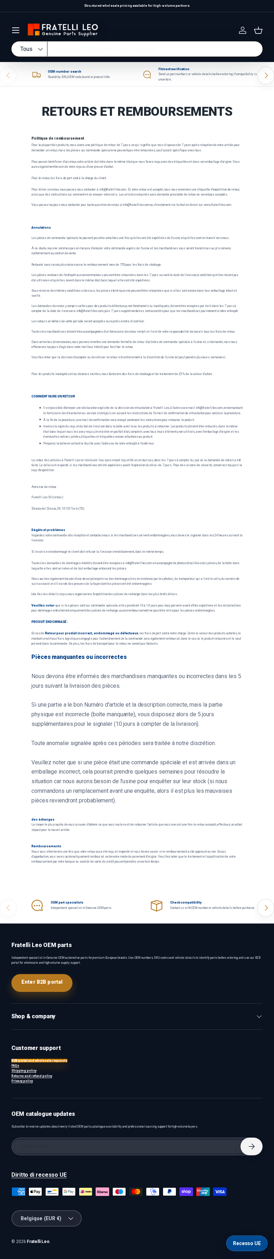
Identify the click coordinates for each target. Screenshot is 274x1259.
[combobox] (137, 49)
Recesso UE (247, 1243)
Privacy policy (22, 1081)
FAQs (15, 1065)
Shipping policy (23, 1070)
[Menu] (16, 30)
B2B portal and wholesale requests (39, 1060)
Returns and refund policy (31, 1076)
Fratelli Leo (38, 1241)
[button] (258, 30)
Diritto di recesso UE (39, 1174)
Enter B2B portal (41, 982)
